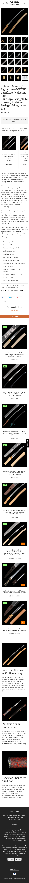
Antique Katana (7, 815)
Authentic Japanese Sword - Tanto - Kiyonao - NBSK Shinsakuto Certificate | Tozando (14, 472)
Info (19, 819)
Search (13, 829)
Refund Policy (10, 831)
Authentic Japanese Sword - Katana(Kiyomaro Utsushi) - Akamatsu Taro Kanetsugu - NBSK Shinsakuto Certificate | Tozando (14, 552)
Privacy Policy (20, 829)
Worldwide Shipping (10, 832)
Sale (21, 817)
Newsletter (22, 836)
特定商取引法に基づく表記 (19, 840)
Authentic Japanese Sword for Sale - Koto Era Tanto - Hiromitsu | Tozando (14, 591)
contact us (8, 285)
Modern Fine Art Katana (19, 815)
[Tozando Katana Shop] (14, 3)
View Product (8, 164)
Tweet (11, 859)
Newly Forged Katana (13, 817)
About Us (7, 829)
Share (19, 859)
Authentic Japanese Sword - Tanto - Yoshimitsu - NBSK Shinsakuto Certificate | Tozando (14, 354)
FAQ (18, 832)
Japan (13, 869)
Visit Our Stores (19, 831)
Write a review (14, 316)
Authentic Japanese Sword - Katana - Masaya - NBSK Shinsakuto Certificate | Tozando (14, 433)
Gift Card (15, 836)
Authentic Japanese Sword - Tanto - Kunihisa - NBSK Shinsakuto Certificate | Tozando (14, 512)
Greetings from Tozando (12, 838)
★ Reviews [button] (27, 443)
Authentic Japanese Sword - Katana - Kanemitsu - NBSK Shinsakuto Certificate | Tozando (14, 393)
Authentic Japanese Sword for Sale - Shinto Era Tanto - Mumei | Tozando (14, 629)
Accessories (13, 819)
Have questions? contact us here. (13, 290)
